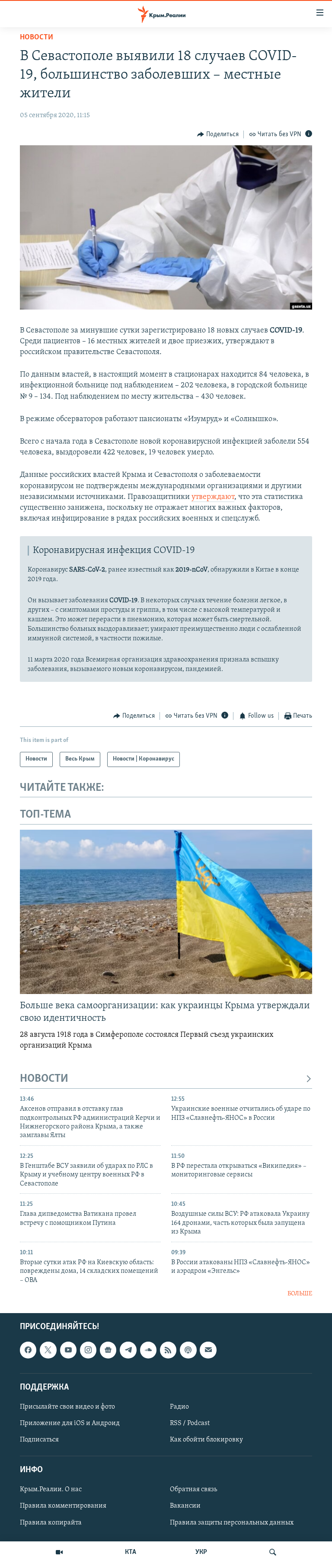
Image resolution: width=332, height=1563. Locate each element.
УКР (201, 1552)
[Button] (218, 134)
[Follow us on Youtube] (68, 1350)
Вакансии (185, 1506)
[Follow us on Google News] (108, 1350)
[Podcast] (188, 1350)
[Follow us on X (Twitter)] (48, 1350)
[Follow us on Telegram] (128, 1350)
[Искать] (273, 1552)
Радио (179, 1406)
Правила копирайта (51, 1522)
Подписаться (39, 1439)
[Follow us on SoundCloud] (148, 1350)
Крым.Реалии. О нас (51, 1489)
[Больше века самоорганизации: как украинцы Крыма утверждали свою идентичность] (166, 912)
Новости (36, 38)
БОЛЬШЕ (299, 1294)
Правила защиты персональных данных (232, 1522)
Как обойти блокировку (206, 1439)
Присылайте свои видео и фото (67, 1406)
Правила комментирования (63, 1506)
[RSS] (168, 1350)
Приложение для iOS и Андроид (70, 1423)
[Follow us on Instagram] (88, 1350)
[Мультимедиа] (59, 1552)
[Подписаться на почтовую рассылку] (208, 1350)
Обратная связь (193, 1489)
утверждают (213, 497)
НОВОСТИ (44, 1079)
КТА (130, 1552)
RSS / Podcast (190, 1423)
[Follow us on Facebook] (28, 1350)
